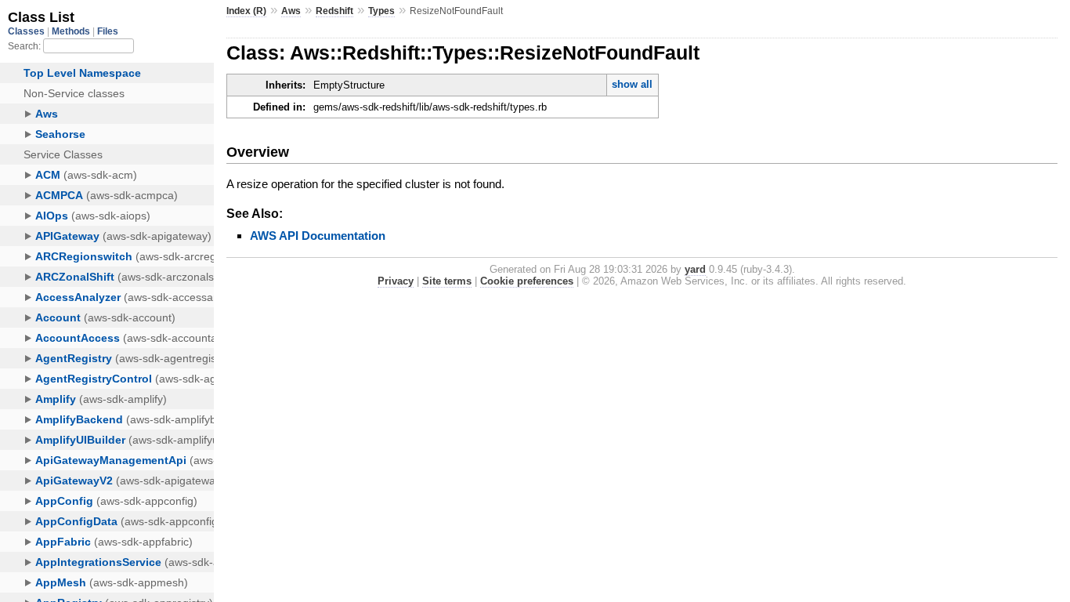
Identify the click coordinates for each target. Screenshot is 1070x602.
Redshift (334, 10)
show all (632, 84)
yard (695, 269)
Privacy (396, 281)
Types (381, 10)
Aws (291, 10)
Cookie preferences (526, 281)
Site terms (447, 281)
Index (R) (246, 10)
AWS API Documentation (317, 235)
